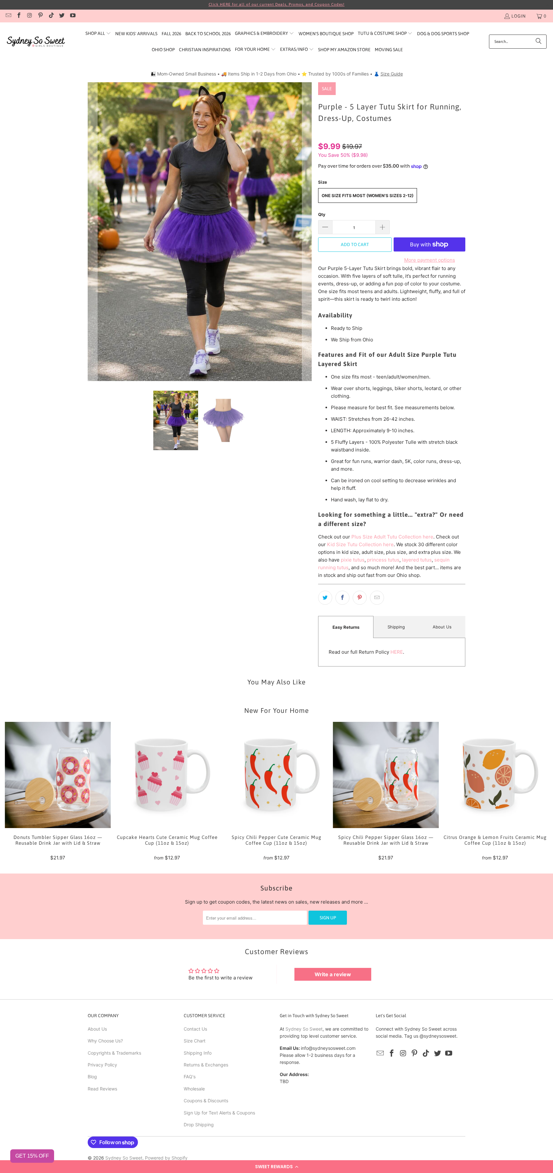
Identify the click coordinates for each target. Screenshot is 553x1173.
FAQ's (190, 1076)
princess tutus (383, 560)
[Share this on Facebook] (342, 598)
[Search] (539, 42)
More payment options (429, 260)
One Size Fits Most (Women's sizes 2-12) (367, 195)
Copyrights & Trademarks (114, 1053)
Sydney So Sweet (304, 1029)
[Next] (307, 231)
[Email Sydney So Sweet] (8, 16)
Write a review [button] (333, 974)
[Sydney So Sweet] (36, 42)
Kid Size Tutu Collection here (360, 544)
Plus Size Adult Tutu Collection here (392, 537)
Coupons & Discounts (206, 1100)
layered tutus (417, 560)
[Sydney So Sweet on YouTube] (72, 16)
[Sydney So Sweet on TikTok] (51, 16)
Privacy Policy (102, 1064)
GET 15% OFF (32, 1156)
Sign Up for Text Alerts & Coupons (219, 1112)
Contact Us (195, 1029)
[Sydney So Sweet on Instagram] (29, 16)
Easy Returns (346, 627)
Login (518, 16)
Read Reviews (102, 1088)
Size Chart (194, 1040)
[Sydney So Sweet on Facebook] (19, 16)
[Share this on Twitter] (325, 598)
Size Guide (392, 73)
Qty (321, 214)
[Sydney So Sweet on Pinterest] (40, 16)
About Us (442, 626)
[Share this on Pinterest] (360, 598)
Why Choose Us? (105, 1040)
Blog (92, 1076)
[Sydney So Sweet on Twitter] (62, 16)
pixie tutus (353, 560)
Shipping (396, 626)
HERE (396, 652)
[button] (276, 1166)
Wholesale (194, 1088)
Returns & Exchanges (206, 1064)
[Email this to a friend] (377, 598)
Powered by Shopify (166, 1158)
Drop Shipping (199, 1124)
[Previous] (92, 231)
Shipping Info (198, 1053)
